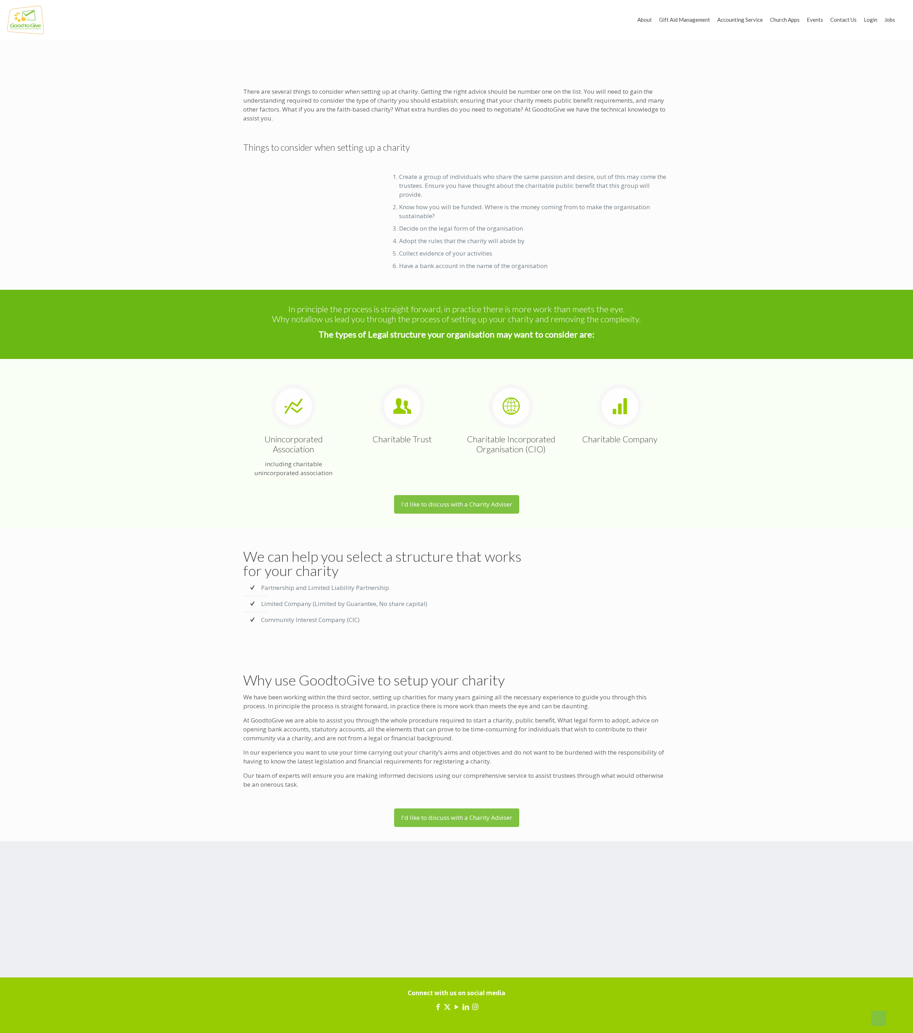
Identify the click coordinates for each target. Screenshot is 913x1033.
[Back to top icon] (878, 1018)
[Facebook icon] (438, 1007)
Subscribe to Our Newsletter (600, 905)
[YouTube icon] (456, 1007)
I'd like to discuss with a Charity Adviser (456, 504)
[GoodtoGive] (25, 19)
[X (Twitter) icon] (447, 1007)
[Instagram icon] (475, 1007)
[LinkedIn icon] (465, 1007)
